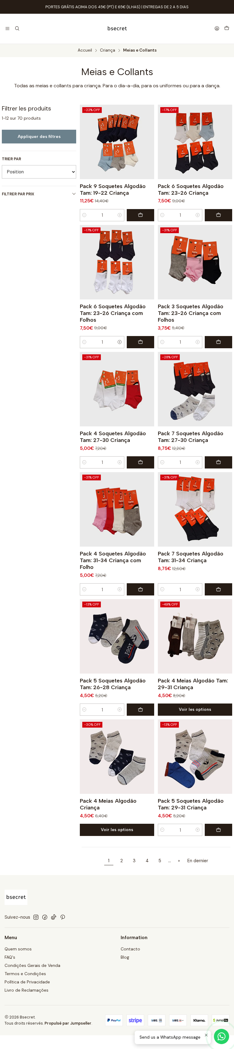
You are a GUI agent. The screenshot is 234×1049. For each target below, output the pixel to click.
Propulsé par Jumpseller (67, 1023)
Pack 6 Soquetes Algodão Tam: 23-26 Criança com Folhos (113, 313)
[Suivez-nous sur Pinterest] (62, 917)
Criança (107, 50)
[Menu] (7, 28)
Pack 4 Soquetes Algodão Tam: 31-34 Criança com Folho (113, 560)
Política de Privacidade (27, 982)
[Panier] (226, 28)
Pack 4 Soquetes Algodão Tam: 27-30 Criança (113, 436)
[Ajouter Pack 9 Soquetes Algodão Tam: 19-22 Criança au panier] (140, 215)
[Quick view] (147, 142)
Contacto (130, 949)
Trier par (11, 159)
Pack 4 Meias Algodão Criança (108, 804)
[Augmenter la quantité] (119, 215)
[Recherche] (17, 28)
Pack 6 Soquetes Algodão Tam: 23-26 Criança (191, 189)
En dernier (197, 860)
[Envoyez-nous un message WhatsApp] (221, 1036)
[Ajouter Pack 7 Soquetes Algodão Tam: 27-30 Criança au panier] (218, 462)
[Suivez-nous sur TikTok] (54, 917)
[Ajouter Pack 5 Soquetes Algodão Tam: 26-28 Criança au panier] (140, 710)
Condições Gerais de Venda (32, 965)
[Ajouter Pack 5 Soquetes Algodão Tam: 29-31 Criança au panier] (218, 830)
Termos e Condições (25, 973)
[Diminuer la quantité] (84, 215)
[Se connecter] (217, 28)
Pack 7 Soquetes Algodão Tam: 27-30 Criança (190, 436)
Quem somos (18, 949)
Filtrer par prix (18, 194)
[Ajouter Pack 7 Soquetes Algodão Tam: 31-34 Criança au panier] (218, 589)
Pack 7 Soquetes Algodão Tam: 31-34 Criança (190, 556)
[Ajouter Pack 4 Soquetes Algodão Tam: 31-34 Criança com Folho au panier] (140, 589)
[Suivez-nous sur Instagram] (36, 917)
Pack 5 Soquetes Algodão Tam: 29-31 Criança (191, 804)
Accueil (85, 50)
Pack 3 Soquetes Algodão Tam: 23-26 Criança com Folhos (190, 313)
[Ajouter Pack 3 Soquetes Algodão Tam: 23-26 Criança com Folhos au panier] (218, 342)
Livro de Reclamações (26, 990)
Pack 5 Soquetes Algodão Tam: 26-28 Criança (113, 683)
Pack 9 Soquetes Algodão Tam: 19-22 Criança (113, 189)
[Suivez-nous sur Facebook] (45, 917)
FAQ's (10, 957)
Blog (125, 957)
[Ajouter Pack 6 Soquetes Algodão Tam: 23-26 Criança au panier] (218, 215)
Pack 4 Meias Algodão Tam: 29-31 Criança (193, 683)
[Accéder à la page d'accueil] (117, 28)
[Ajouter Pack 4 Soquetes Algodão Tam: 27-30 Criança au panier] (140, 462)
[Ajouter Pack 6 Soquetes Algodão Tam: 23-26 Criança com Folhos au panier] (140, 342)
